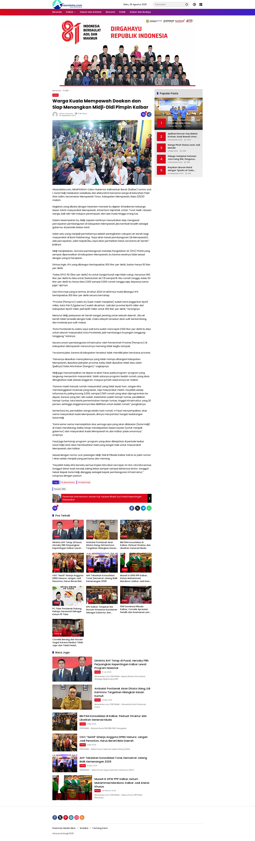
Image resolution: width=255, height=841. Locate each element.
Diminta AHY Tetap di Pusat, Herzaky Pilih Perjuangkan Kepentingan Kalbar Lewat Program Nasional (67, 545)
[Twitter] (137, 508)
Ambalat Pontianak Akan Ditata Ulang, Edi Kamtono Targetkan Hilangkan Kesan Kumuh (101, 545)
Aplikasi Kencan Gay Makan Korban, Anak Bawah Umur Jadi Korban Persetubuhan (183, 135)
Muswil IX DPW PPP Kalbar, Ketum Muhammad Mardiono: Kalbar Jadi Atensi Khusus (135, 578)
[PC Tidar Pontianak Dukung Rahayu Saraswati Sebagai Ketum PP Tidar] (68, 596)
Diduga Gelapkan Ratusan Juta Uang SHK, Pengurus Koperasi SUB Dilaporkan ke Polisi (182, 158)
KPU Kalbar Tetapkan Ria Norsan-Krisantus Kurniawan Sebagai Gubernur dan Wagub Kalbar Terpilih (101, 609)
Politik (55, 95)
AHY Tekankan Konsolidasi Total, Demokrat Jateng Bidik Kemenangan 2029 (101, 578)
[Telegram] (143, 508)
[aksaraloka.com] (67, 4)
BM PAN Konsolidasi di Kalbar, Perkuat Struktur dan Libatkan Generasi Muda (135, 545)
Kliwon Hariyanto (66, 113)
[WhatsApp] (149, 508)
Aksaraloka (69, 482)
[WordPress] (71, 817)
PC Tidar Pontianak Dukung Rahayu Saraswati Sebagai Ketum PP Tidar (66, 611)
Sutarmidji (85, 482)
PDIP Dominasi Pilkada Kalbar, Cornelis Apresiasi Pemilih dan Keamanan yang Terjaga (135, 609)
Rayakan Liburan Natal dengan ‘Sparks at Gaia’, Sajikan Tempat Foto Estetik (182, 169)
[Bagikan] (149, 114)
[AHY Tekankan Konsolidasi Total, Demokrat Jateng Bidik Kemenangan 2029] (102, 563)
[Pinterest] (65, 817)
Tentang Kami (99, 828)
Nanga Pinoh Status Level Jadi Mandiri (184, 146)
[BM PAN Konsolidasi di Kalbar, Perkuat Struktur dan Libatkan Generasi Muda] (136, 530)
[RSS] (82, 817)
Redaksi (84, 828)
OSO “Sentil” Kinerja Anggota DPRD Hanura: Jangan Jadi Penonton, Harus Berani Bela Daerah (67, 578)
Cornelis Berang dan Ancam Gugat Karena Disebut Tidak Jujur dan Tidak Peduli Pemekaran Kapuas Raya (67, 642)
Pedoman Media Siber (64, 828)
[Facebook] (131, 508)
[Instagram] (76, 817)
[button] (187, 4)
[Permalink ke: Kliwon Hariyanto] (55, 114)
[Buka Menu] (201, 4)
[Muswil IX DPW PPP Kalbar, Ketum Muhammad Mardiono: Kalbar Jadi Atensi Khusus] (136, 563)
